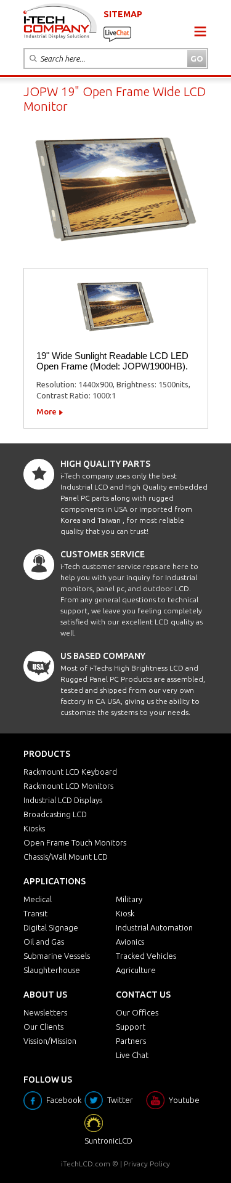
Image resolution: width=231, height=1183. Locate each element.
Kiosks (34, 828)
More (46, 411)
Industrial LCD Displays (62, 800)
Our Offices (137, 1012)
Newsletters (45, 1012)
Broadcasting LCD (55, 814)
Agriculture (136, 970)
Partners (131, 1040)
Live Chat (132, 1055)
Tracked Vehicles (146, 955)
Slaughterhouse (51, 970)
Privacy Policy (147, 1164)
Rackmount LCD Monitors (68, 785)
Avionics (130, 941)
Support (130, 1026)
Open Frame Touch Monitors (74, 842)
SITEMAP (122, 14)
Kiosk (125, 913)
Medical (37, 899)
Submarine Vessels (56, 955)
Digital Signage (50, 927)
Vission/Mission (49, 1040)
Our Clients (43, 1026)
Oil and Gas (43, 941)
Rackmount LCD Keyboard (70, 771)
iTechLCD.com (85, 1164)
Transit (35, 913)
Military (129, 899)
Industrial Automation (154, 927)
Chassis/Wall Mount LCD (65, 856)
